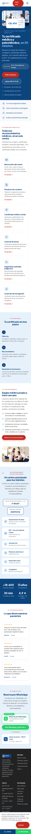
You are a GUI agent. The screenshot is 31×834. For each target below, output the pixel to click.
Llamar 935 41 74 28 (11, 81)
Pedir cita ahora (10, 75)
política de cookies (16, 820)
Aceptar (21, 825)
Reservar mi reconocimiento (13, 437)
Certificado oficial (22, 763)
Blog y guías (20, 788)
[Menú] (27, 3)
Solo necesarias (8, 825)
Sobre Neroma (21, 786)
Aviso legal (20, 796)
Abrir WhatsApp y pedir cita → (15, 727)
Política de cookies (22, 804)
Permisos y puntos (22, 760)
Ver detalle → (8, 174)
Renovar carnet (21, 758)
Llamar (9, 831)
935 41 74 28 (5, 786)
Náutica (19, 769)
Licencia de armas (22, 766)
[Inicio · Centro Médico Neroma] (6, 3)
